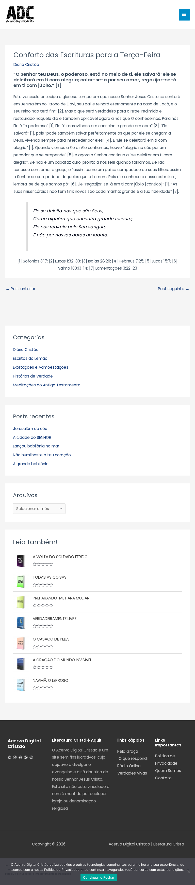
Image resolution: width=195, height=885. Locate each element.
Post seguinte (173, 288)
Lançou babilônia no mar (36, 446)
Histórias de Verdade (33, 376)
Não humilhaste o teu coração (42, 455)
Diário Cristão (26, 64)
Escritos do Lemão (30, 358)
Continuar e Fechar (99, 877)
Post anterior (20, 288)
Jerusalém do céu (30, 428)
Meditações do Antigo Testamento (46, 385)
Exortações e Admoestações (40, 367)
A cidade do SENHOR (32, 437)
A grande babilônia (30, 463)
